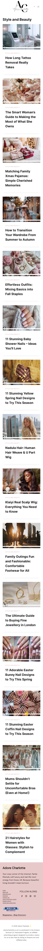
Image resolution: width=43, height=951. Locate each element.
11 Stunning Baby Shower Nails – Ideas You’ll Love (20, 343)
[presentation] (21, 36)
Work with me (7, 894)
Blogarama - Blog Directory (14, 915)
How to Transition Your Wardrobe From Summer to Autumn (20, 234)
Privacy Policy (7, 901)
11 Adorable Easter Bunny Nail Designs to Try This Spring (19, 674)
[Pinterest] (30, 896)
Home (4, 890)
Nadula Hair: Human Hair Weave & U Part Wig (20, 452)
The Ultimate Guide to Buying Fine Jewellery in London (20, 620)
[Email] (35, 896)
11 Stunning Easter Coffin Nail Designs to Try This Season (19, 729)
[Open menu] (38, 6)
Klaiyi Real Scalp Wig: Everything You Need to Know (21, 506)
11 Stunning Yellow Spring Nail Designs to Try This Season (20, 398)
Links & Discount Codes (9, 899)
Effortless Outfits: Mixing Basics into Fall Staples (19, 289)
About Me (5, 892)
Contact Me (6, 897)
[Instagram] (26, 896)
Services (5, 895)
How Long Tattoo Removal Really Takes (18, 62)
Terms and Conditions (9, 902)
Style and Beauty (12, 53)
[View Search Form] (34, 7)
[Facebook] (22, 896)
